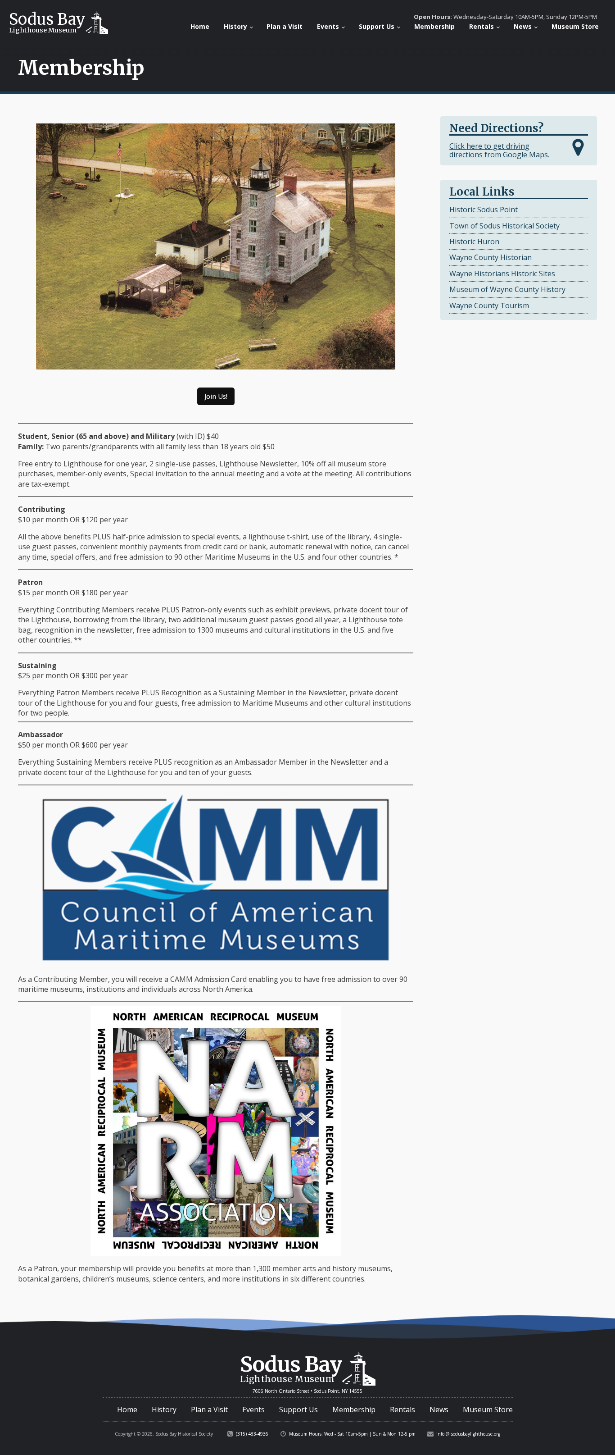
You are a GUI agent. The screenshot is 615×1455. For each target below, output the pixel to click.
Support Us (376, 26)
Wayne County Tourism (489, 305)
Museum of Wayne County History (507, 289)
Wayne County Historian (490, 257)
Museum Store (575, 26)
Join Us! (215, 396)
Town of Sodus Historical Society (504, 226)
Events (328, 26)
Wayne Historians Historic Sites (502, 273)
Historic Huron (474, 241)
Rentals (481, 26)
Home (199, 26)
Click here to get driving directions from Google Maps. (499, 150)
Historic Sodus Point (483, 209)
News (523, 26)
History (235, 26)
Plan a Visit (285, 26)
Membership (434, 26)
